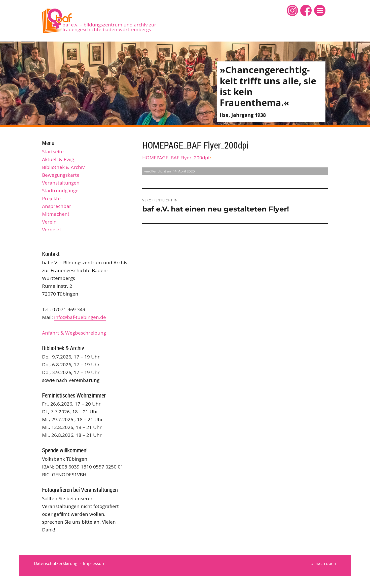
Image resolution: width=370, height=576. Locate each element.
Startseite (53, 151)
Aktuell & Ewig (58, 159)
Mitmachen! (55, 214)
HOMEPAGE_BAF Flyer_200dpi (175, 157)
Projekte (51, 198)
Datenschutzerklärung (55, 563)
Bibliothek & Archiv (63, 167)
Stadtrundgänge (60, 190)
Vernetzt (51, 229)
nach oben (326, 563)
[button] (319, 10)
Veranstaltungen (61, 182)
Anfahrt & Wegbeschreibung (74, 333)
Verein (49, 222)
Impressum (94, 563)
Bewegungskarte (61, 175)
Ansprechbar (56, 206)
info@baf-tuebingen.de (80, 317)
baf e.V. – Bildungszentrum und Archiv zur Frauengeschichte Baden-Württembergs (109, 27)
